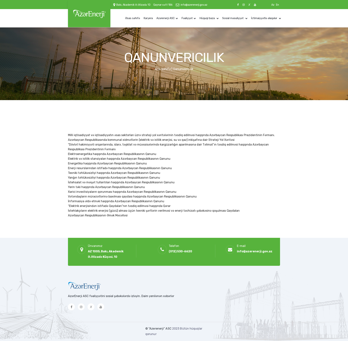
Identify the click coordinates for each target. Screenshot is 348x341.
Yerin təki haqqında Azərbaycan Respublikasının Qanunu (106, 187)
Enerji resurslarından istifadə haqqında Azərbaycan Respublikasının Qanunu (120, 168)
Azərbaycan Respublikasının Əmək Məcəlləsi (98, 215)
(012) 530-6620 (180, 251)
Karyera (148, 18)
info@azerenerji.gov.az (194, 4)
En (277, 4)
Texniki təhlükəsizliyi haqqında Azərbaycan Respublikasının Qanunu (114, 173)
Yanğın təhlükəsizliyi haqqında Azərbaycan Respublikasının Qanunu (114, 177)
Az (272, 4)
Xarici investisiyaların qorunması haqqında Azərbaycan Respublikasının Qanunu (122, 191)
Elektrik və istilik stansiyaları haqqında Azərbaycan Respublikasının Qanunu (119, 158)
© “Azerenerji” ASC (158, 328)
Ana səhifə (163, 69)
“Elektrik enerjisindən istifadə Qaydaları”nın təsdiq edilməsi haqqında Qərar (119, 206)
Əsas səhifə (132, 18)
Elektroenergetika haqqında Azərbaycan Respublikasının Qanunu (112, 154)
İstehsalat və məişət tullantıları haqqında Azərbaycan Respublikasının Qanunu (121, 182)
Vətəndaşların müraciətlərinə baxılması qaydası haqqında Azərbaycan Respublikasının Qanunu (132, 196)
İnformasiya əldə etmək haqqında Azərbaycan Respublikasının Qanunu (116, 201)
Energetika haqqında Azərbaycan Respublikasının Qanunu (107, 163)
